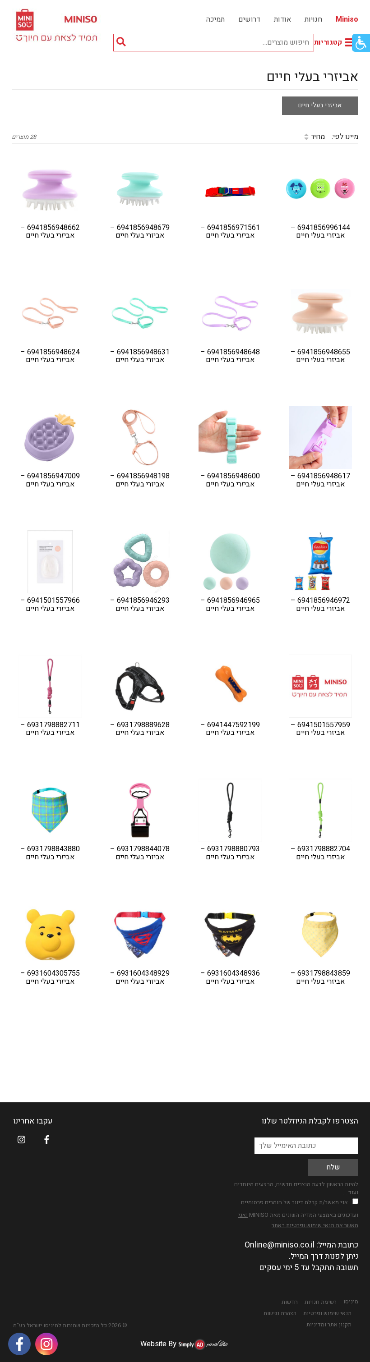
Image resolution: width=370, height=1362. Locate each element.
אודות (282, 19)
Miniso (347, 19)
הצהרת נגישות (280, 1313)
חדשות (290, 1302)
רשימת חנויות (321, 1302)
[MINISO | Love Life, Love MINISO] (58, 25)
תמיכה (215, 19)
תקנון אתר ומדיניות (329, 1325)
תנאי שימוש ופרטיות (327, 1313)
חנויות (313, 19)
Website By (158, 1344)
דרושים (249, 19)
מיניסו (350, 1302)
